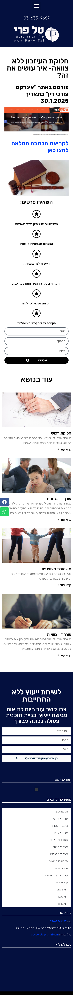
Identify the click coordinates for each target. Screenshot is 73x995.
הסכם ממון (62, 811)
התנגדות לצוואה (59, 825)
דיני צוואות (62, 889)
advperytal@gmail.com (45, 934)
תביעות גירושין (61, 868)
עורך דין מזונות (60, 847)
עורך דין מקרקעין (59, 854)
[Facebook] (4, 502)
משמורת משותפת (56, 568)
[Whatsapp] (4, 511)
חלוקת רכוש (61, 433)
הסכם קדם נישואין (58, 861)
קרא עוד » (64, 449)
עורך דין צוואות (59, 634)
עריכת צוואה (61, 882)
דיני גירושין (62, 903)
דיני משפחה (61, 896)
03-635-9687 (37, 18)
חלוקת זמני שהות (59, 840)
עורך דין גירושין (60, 818)
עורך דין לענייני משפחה (56, 875)
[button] (36, 6)
